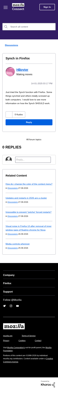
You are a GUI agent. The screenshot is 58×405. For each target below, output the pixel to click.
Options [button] (54, 45)
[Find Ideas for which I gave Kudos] (46, 143)
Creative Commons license (15, 377)
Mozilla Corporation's (17, 362)
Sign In (47, 7)
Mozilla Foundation (11, 365)
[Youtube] (17, 320)
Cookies (23, 355)
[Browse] (5, 7)
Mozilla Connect (18, 7)
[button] (9, 118)
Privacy (6, 355)
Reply (29, 126)
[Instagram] (11, 320)
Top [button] (4, 397)
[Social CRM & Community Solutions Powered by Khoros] (48, 398)
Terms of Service (30, 350)
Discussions (12, 45)
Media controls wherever (19, 258)
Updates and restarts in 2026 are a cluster (28, 205)
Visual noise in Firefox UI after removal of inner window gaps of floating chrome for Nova (27, 241)
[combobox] (29, 26)
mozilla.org (8, 350)
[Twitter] (4, 320)
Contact (39, 355)
